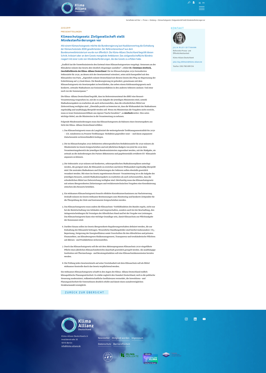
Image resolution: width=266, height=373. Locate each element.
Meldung (153, 20)
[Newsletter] (194, 2)
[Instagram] (186, 319)
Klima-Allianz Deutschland (77, 325)
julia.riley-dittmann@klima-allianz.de (187, 62)
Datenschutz (104, 344)
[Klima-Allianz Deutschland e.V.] (74, 8)
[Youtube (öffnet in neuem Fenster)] (204, 319)
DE (200, 3)
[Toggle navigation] (201, 8)
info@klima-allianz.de (71, 346)
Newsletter (104, 338)
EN (203, 3)
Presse (145, 20)
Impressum (137, 338)
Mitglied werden (121, 338)
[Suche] (189, 2)
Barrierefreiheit (121, 344)
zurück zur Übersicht (84, 292)
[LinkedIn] (195, 319)
